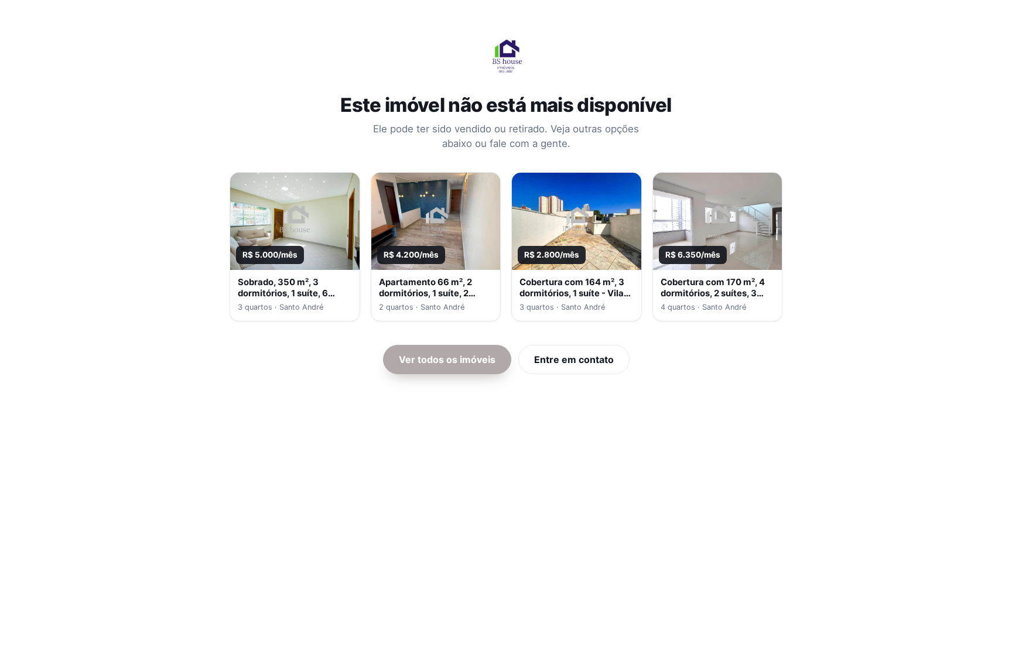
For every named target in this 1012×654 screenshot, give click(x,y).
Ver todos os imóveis (447, 359)
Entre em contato (574, 359)
